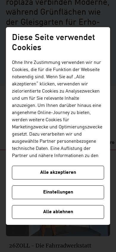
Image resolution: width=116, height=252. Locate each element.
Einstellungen (58, 192)
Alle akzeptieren (58, 172)
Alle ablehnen (58, 212)
